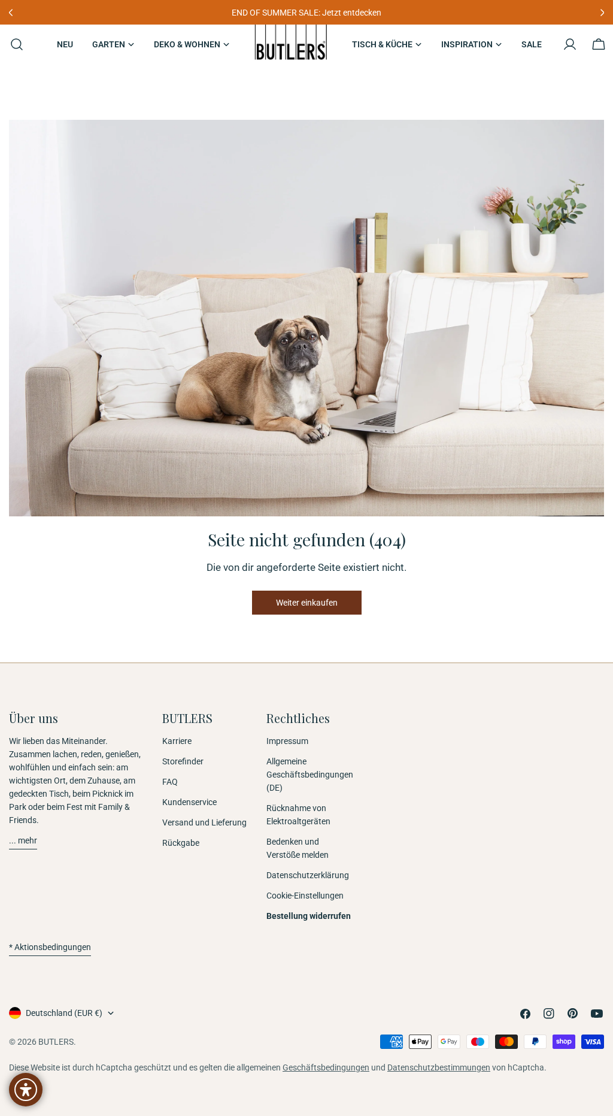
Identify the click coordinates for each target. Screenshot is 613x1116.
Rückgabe (180, 843)
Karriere (177, 741)
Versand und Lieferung (204, 822)
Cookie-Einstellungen (305, 895)
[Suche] (13, 44)
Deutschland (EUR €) (64, 1013)
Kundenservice (189, 802)
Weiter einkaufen (307, 602)
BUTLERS (56, 1042)
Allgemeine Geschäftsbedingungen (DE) (309, 775)
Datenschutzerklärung (307, 875)
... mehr (23, 840)
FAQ (170, 782)
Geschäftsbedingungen (326, 1067)
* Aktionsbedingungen (50, 947)
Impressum (287, 741)
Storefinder (183, 761)
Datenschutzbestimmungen (438, 1067)
